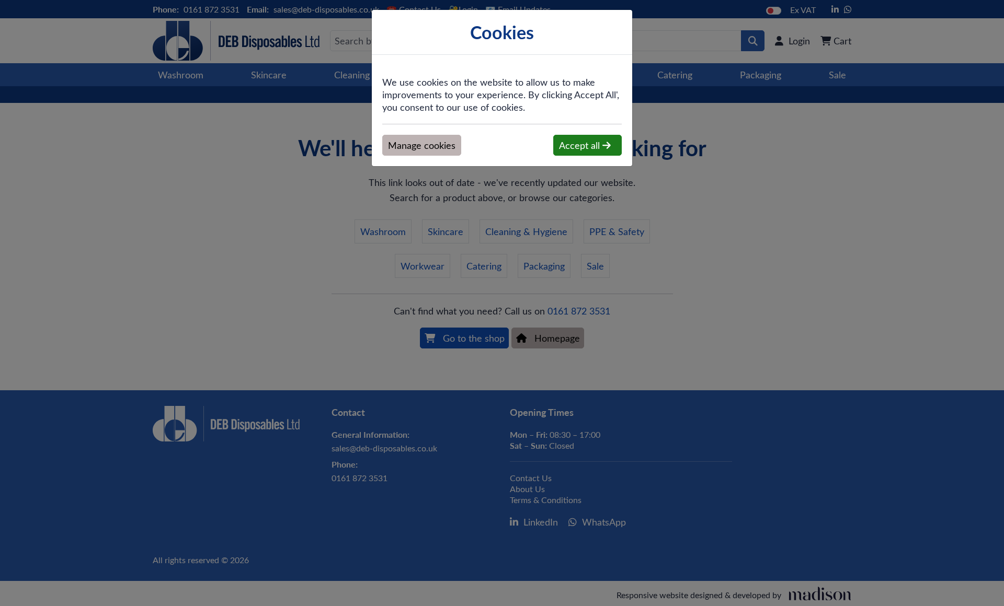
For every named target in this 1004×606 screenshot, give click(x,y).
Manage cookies (421, 145)
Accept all (580, 145)
